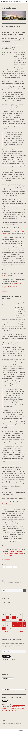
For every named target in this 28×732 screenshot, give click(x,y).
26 (20, 625)
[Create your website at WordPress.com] (14, 1)
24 (14, 625)
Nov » (21, 631)
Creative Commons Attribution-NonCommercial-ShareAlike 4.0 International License (13, 708)
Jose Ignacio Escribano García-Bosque (12, 580)
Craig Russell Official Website (10, 287)
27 (24, 625)
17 (14, 623)
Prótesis (12, 551)
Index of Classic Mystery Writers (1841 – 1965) (12, 724)
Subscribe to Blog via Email (12, 639)
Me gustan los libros (7, 555)
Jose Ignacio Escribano (19, 704)
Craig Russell (11, 582)
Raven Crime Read (16, 283)
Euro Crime (5, 275)
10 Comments (18, 582)
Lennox (14, 231)
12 (20, 620)
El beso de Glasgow (7, 504)
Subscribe (6, 656)
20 (24, 623)
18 (17, 623)
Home (4, 717)
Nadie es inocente (18, 553)
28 (4, 628)
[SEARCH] (24, 590)
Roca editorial (6, 559)
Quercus (4, 290)
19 (20, 623)
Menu (23, 8)
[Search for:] (12, 590)
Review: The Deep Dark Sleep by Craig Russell (13, 33)
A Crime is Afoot (9, 8)
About (4, 720)
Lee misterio (10, 553)
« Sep (6, 631)
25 (17, 625)
